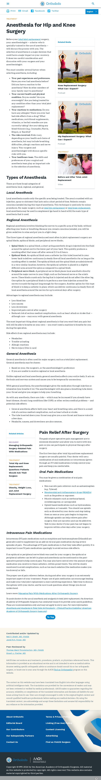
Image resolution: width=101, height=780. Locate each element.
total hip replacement (54, 208)
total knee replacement (79, 208)
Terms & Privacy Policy (58, 717)
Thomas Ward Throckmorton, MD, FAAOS (25, 650)
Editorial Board (14, 723)
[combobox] (91, 11)
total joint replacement (29, 39)
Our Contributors (15, 729)
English (90, 12)
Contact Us (12, 742)
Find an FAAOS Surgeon (58, 742)
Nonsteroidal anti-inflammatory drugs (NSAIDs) (67, 492)
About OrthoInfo (15, 717)
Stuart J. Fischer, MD (16, 653)
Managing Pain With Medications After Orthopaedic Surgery (48, 593)
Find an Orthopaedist (63, 670)
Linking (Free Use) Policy (59, 723)
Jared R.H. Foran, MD (16, 640)
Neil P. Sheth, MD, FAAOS (17, 637)
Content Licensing (55, 729)
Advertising (52, 735)
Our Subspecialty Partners (20, 735)
